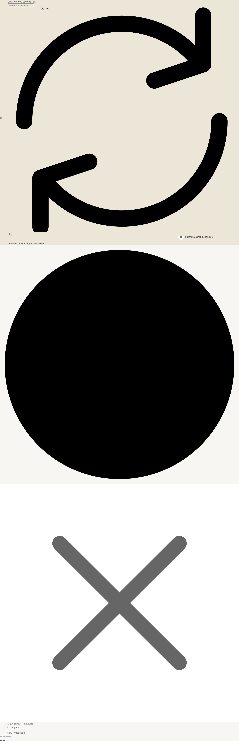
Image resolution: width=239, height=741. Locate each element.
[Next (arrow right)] (4, 740)
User (47, 8)
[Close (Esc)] (9, 736)
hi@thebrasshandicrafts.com (199, 237)
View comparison (16, 732)
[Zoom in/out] (1, 736)
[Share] (7, 736)
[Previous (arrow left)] (1, 740)
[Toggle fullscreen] (4, 736)
